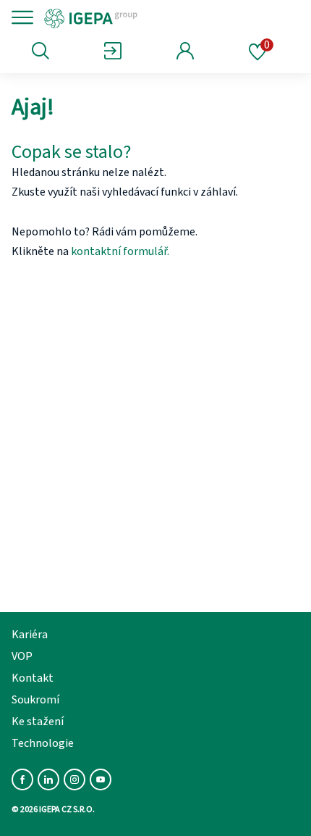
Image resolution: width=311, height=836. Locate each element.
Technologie (43, 743)
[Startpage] (139, 17)
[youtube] (100, 779)
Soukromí (35, 700)
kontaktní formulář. (120, 251)
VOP (22, 656)
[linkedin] (48, 779)
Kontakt (33, 678)
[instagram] (74, 779)
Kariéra (30, 635)
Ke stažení (38, 722)
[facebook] (22, 779)
